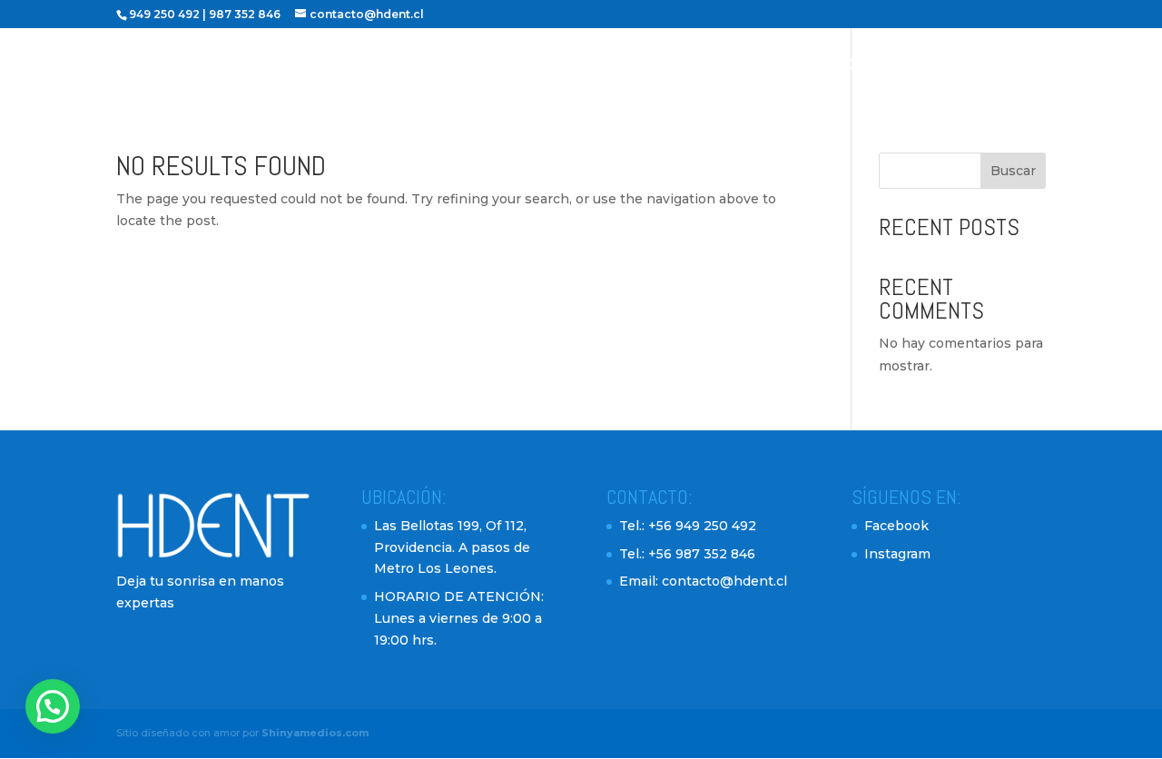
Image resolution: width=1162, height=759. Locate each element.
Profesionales (593, 65)
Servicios (712, 65)
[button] (52, 706)
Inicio (489, 65)
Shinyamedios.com (315, 732)
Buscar (1013, 171)
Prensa (1017, 65)
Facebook (896, 526)
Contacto (928, 65)
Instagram (897, 554)
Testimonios (820, 65)
